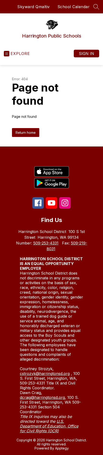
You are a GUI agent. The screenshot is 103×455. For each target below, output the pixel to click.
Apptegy (62, 448)
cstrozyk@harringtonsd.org (45, 373)
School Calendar (73, 6)
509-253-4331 (45, 243)
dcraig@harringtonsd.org (42, 397)
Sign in (86, 53)
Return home (26, 132)
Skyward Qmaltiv (33, 6)
